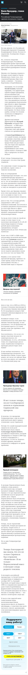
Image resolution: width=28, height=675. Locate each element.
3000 (7, 634)
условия (11, 651)
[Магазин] (21, 2)
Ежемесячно (8, 627)
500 (8, 638)
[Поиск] (25, 2)
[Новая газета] (2, 2)
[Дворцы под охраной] (15, 282)
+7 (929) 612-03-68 (7, 667)
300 (19, 638)
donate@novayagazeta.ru (9, 666)
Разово (19, 627)
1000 (19, 634)
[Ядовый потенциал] (15, 465)
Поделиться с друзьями (13, 659)
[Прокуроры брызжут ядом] (15, 380)
